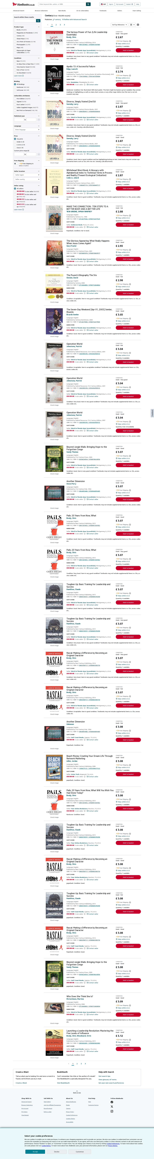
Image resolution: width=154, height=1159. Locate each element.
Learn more (18, 76)
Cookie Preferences (72, 1115)
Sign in (111, 4)
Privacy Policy (70, 1112)
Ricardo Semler (73, 315)
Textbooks (103, 10)
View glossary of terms (107, 1079)
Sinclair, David (72, 278)
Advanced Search (18, 10)
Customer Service (93, 1105)
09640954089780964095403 (89, 491)
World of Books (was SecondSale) (83, 50)
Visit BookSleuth (63, 1083)
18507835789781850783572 (89, 354)
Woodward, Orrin (84, 1036)
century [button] (58, 19)
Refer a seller (47, 1112)
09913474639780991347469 (89, 44)
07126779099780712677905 (89, 322)
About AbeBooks (71, 1101)
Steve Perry (71, 484)
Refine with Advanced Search (75, 19)
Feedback (152, 413)
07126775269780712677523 (89, 219)
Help (137, 4)
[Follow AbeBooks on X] (112, 1107)
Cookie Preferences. (113, 1143)
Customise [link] (80, 1152)
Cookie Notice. (46, 1146)
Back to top (77, 1092)
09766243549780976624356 (89, 459)
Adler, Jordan (72, 761)
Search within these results (24, 17)
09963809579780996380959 (89, 111)
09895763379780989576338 (89, 597)
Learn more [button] (18, 209)
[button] (48, 25)
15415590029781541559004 (89, 76)
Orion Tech (75, 774)
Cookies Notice (70, 1118)
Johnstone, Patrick (74, 346)
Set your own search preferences (111, 1083)
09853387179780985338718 (89, 665)
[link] (138, 24)
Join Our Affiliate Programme (52, 1105)
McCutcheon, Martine (75, 999)
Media (68, 1105)
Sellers (119, 10)
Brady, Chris (71, 37)
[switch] (16, 164)
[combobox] (62, 4)
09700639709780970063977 (89, 253)
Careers (68, 1108)
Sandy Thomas (72, 452)
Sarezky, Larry (72, 104)
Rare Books (62, 10)
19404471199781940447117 (89, 185)
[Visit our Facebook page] (112, 1102)
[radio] (15, 87)
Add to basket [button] (128, 50)
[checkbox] (15, 30)
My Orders (24, 1112)
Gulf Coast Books (77, 737)
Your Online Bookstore (79, 808)
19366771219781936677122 (89, 768)
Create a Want (21, 1083)
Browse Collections (41, 10)
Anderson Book (76, 225)
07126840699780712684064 (89, 285)
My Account (119, 4)
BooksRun (74, 82)
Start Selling (137, 10)
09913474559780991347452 (89, 525)
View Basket (25, 1115)
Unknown (70, 724)
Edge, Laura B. (72, 69)
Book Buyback (48, 1108)
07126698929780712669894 (89, 1006)
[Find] (88, 4)
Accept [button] (35, 1152)
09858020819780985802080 (89, 1043)
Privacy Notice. (113, 1146)
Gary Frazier (72, 246)
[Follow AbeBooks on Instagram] (112, 1111)
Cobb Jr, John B (73, 178)
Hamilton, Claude (73, 589)
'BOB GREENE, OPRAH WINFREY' (79, 211)
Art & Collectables (82, 10)
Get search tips (104, 1076)
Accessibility (69, 1122)
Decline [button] (56, 1152)
